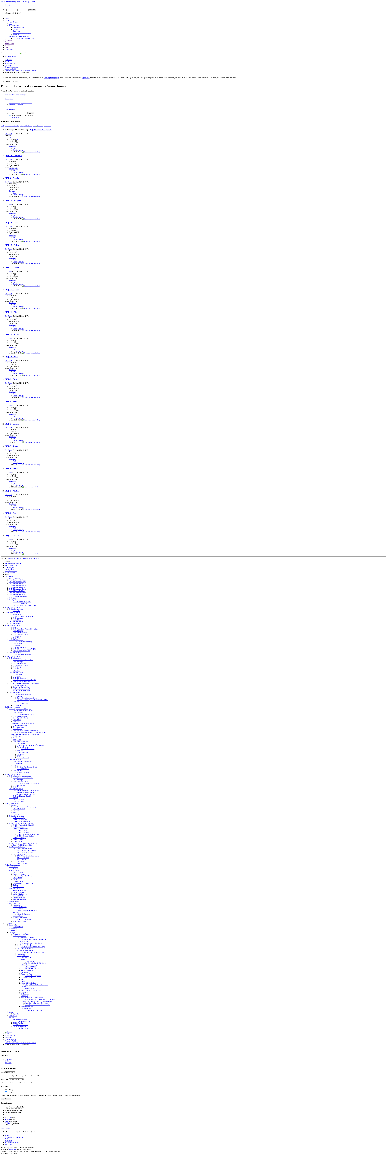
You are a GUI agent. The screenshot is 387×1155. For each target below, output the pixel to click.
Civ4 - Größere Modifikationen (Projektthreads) (24, 734)
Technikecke (13, 928)
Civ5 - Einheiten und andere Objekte (24, 680)
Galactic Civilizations (20, 907)
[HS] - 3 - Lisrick (12, 424)
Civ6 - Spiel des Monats (20, 634)
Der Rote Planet (26, 1008)
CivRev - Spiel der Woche (21, 821)
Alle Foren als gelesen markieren (23, 38)
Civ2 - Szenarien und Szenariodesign (24, 807)
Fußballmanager (14, 901)
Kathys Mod (17, 740)
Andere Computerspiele (12, 865)
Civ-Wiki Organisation (20, 1026)
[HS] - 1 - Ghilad (12, 535)
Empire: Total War (19, 892)
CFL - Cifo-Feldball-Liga (25, 948)
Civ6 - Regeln (17, 645)
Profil (14, 148)
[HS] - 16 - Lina (11, 223)
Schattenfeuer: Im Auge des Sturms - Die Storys (40, 999)
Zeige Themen (16, 115)
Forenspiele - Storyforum (21, 934)
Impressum (8, 1141)
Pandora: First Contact (20, 918)
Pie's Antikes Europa (19, 738)
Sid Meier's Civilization (12, 607)
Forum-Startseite (10, 573)
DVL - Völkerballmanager (29, 965)
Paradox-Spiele (14, 870)
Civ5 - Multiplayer (15, 692)
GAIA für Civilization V (21, 685)
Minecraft (16, 912)
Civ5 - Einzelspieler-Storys (17, 589)
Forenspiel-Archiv (10, 69)
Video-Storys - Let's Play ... (17, 580)
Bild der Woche (18, 1023)
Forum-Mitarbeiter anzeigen (22, 33)
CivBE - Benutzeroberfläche (26, 836)
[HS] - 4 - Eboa (11, 401)
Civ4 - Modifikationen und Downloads (21, 723)
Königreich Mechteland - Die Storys (36, 985)
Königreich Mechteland (28, 983)
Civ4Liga (16, 765)
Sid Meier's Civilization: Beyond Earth (21, 823)
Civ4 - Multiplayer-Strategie (26, 714)
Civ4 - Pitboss (17, 770)
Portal (7, 18)
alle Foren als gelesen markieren (19, 36)
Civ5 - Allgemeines (15, 658)
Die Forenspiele (22, 603)
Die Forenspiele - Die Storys (22, 602)
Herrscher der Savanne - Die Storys (36, 1003)
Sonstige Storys (14, 600)
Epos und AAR (26, 957)
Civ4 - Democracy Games (21, 772)
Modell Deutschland (27, 970)
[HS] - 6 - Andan (12, 468)
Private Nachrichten (11, 565)
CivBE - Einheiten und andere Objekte (29, 834)
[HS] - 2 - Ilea (10, 513)
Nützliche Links (14, 25)
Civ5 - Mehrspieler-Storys (17, 591)
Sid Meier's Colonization (17, 847)
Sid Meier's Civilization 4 (13, 707)
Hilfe (6, 7)
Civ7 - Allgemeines (15, 614)
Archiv (7, 1139)
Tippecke (16, 1014)
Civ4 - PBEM (17, 763)
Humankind (16, 905)
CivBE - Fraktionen (23, 832)
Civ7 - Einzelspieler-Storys (17, 582)
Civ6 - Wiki (16, 638)
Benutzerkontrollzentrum (13, 563)
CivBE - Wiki (17, 841)
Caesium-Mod (21, 743)
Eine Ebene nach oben (16, 105)
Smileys (7, 1119)
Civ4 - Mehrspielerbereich (21, 596)
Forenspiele (8, 65)
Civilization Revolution (16, 816)
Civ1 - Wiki (16, 814)
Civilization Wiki (22, 1028)
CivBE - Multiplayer (19, 838)
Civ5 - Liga (16, 701)
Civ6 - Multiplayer (15, 652)
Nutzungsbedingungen (12, 1142)
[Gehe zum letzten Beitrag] (31, 152)
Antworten (15, 126)
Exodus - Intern (30, 988)
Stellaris (15, 885)
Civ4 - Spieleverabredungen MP (23, 761)
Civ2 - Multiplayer (19, 809)
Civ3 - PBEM (13, 798)
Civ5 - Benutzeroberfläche (21, 681)
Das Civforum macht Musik (30, 968)
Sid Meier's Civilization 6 (13, 625)
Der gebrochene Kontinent (25, 938)
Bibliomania (25, 994)
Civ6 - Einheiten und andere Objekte (24, 649)
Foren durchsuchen (11, 571)
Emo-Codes (16, 31)
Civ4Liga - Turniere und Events (27, 767)
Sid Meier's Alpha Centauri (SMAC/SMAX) (23, 843)
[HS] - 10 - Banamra (13, 156)
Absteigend (11, 1092)
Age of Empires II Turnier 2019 (31, 990)
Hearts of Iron (17, 878)
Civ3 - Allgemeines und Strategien (20, 776)
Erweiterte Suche (10, 56)
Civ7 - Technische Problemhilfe (23, 616)
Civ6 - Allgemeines (15, 627)
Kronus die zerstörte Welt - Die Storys (33, 952)
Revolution (24, 996)
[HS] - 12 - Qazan (12, 290)
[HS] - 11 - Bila (11, 312)
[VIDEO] (8, 1123)
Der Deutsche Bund (27, 961)
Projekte (11, 1017)
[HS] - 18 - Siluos (12, 334)
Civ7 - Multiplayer (15, 623)
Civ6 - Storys (17, 636)
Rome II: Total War (19, 898)
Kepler (23, 959)
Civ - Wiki (16, 611)
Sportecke (12, 1012)
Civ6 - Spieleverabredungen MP (23, 654)
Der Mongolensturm (23, 941)
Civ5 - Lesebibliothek (20, 663)
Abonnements (9, 567)
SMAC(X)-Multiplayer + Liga (22, 845)
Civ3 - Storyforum (19, 785)
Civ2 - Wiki (16, 810)
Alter (2, 1072)
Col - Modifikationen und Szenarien (24, 850)
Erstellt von (8, 126)
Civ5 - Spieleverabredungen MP (23, 694)
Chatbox (15, 29)
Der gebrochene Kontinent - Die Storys (33, 939)
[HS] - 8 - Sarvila (12, 178)
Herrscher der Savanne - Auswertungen (37, 1005)
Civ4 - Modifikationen (20, 725)
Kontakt (7, 1135)
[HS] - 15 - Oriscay (12, 245)
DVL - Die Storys (30, 967)
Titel (2, 126)
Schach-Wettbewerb (19, 921)
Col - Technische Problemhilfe (22, 849)
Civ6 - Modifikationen (16, 640)
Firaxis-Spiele (13, 867)
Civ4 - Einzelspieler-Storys (17, 592)
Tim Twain (8, 134)
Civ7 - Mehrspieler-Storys (17, 583)
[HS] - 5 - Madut (12, 491)
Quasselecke (13, 925)
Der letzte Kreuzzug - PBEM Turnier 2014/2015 (32, 700)
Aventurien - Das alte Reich (22, 691)
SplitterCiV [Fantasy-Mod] (21, 687)
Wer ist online (9, 569)
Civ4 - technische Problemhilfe (23, 711)
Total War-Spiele (14, 888)
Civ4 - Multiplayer (15, 760)
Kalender (16, 35)
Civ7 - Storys (17, 620)
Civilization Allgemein (16, 609)
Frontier (23, 981)
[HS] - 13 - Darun (12, 267)
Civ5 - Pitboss (17, 705)
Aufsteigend (11, 1090)
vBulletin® (12, 1149)
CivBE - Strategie (18, 827)
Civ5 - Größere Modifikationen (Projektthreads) (24, 683)
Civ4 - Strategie (18, 712)
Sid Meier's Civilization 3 (13, 774)
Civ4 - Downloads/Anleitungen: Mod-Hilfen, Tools (29, 732)
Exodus (23, 987)
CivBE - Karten (22, 830)
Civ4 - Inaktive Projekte (20, 741)
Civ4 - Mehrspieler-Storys (17, 594)
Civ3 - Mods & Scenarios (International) (25, 790)
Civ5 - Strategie (18, 661)
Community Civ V (23, 758)
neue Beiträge (21, 95)
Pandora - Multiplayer (24, 919)
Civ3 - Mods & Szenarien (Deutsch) (24, 792)
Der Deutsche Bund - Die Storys (35, 963)
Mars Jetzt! (20, 750)
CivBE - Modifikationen (20, 829)
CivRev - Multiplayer (20, 819)
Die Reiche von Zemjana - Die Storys (33, 947)
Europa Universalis (19, 874)
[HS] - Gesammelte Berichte (40, 130)
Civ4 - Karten (17, 729)
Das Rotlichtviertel (27, 977)
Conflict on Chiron (23, 752)
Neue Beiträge (13, 22)
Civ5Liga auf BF (22, 703)
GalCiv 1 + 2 (21, 908)
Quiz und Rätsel (18, 927)
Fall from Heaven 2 (23, 747)
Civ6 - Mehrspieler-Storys (17, 587)
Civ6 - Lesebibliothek (20, 632)
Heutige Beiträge (18, 27)
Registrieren (8, 5)
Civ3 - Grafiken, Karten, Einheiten (24, 794)
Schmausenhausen (27, 1007)
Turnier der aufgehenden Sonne (27, 698)
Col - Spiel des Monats (20, 863)
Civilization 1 (13, 812)
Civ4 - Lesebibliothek (20, 716)
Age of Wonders (18, 872)
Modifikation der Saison (20, 1025)
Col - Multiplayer (18, 861)
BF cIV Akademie (23, 769)
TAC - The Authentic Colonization (28, 856)
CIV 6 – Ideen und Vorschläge (22, 642)
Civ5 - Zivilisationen (19, 678)
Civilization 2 (13, 805)
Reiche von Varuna (27, 974)
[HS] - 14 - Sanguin (13, 200)
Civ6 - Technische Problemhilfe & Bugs (25, 629)
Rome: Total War (18, 896)
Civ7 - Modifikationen (16, 622)
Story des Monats (14, 578)
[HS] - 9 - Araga (11, 379)
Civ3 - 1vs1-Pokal (18, 800)
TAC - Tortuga (21, 859)
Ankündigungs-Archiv (24, 1021)
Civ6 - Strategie (18, 631)
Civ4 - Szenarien (18, 727)
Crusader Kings (18, 881)
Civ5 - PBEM (17, 696)
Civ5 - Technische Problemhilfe (23, 660)
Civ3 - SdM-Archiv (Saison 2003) (28, 783)
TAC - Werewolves (23, 858)
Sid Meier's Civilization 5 (13, 656)
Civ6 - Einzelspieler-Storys (17, 585)
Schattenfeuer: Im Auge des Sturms (32, 997)
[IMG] (7, 1121)
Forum (7, 20)
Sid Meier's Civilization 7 (13, 612)
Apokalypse (25, 992)
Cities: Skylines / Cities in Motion (23, 883)
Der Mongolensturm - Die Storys (31, 943)
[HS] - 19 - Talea (11, 357)
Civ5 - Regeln (17, 676)
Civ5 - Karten (17, 674)
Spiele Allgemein (14, 903)
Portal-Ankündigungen (20, 1019)
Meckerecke (13, 1016)
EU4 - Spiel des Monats (24, 876)
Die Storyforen (9, 576)
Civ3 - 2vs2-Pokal (18, 801)
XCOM (15, 869)
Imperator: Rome (18, 887)
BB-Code (8, 1117)
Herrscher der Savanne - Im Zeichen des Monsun (20, 71)
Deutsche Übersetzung (28, 749)
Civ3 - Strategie (18, 780)
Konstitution (21, 954)
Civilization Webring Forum (14, 1137)
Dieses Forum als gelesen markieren (20, 103)
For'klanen (24, 972)
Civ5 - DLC (17, 667)
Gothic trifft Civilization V (21, 689)
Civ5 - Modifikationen (16, 672)
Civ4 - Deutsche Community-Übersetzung (30, 745)
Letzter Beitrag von (29, 126)
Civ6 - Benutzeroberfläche (21, 651)
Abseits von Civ (10, 63)
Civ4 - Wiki (16, 721)
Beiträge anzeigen (18, 150)
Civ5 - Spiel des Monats (20, 665)
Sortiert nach (5, 1079)
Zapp (22, 979)
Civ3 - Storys (13, 598)
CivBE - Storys (18, 839)
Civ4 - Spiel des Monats (20, 718)
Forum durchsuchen (10, 109)
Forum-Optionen (9, 98)
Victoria (15, 879)
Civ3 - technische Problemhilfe (23, 778)
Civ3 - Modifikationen (16, 789)
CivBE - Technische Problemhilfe (23, 825)
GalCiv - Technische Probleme (26, 910)
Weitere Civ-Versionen (12, 803)
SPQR (19, 756)
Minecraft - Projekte (23, 914)
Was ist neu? (9, 49)
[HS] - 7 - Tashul (11, 446)
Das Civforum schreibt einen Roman (24, 605)
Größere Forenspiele (11, 67)
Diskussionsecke (14, 930)
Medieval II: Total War (20, 894)
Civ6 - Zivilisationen (19, 647)
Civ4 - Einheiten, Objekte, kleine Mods (25, 730)
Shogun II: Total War (19, 890)
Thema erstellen (8, 95)
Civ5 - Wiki (16, 671)
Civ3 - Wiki (16, 787)
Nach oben (35, 558)
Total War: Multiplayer (20, 899)
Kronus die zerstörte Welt (25, 950)
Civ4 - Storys (17, 720)
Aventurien (20, 754)
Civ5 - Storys (17, 669)
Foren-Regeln (5, 1128)
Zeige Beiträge (28, 115)
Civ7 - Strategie (18, 618)
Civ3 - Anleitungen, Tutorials (22, 796)
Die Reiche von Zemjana (25, 945)
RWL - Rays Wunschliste (25, 852)
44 (17, 139)
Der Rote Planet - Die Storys (34, 1010)
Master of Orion (18, 916)
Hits (21, 126)
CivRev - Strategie (19, 818)
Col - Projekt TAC (19, 854)
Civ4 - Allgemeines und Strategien (20, 709)
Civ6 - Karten (17, 643)
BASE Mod (17, 736)
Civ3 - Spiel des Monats (20, 781)
